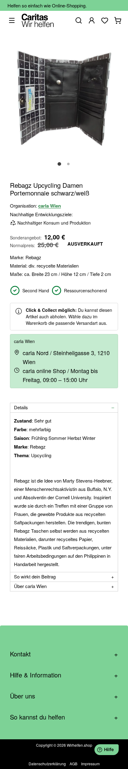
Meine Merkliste (104, 20)
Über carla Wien (30, 586)
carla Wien (49, 205)
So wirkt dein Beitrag (35, 576)
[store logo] (37, 20)
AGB (73, 763)
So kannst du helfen (64, 717)
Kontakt (64, 654)
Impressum (90, 763)
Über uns (64, 696)
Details (21, 407)
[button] (59, 167)
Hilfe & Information (64, 675)
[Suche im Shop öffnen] (78, 20)
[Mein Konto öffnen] (91, 20)
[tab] (64, 408)
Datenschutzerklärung (47, 763)
